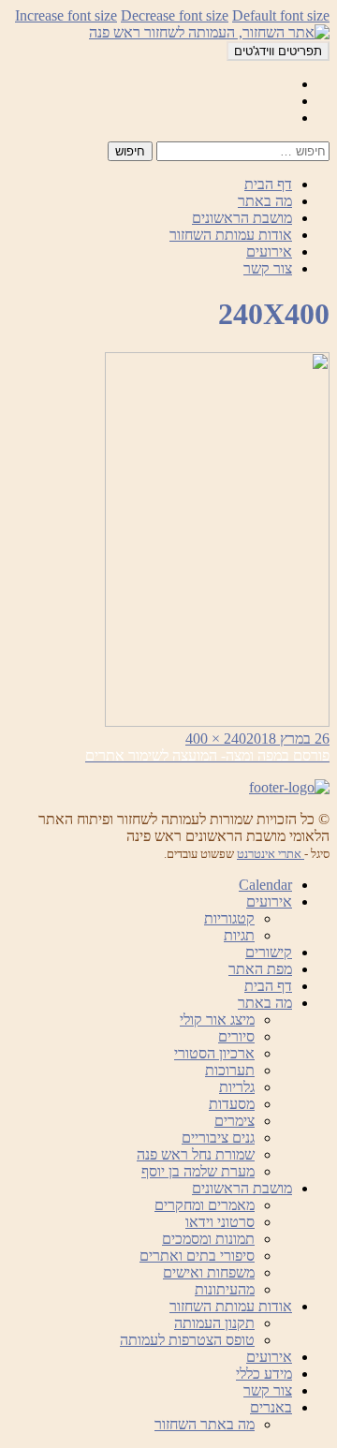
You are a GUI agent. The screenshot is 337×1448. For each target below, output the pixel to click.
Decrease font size (174, 15)
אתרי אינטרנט (270, 854)
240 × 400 (215, 738)
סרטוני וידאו (220, 1222)
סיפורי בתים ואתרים (197, 1255)
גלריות (237, 1087)
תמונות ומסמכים (208, 1239)
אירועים (269, 251)
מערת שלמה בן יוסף (198, 1171)
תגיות (239, 935)
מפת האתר (260, 969)
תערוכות (230, 1070)
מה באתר (265, 201)
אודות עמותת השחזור (230, 235)
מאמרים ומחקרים (204, 1205)
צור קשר (267, 268)
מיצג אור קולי (217, 1019)
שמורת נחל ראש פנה (196, 1154)
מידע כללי (264, 1374)
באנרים (271, 1407)
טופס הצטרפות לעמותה (187, 1340)
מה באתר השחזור (204, 1424)
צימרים (234, 1121)
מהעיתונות (225, 1289)
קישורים (268, 952)
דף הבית (268, 184)
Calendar (265, 885)
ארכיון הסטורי (214, 1053)
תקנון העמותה (214, 1323)
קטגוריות (229, 918)
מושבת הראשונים (242, 218)
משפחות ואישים (209, 1272)
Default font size (281, 15)
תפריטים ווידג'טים (278, 51)
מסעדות (232, 1104)
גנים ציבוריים (218, 1137)
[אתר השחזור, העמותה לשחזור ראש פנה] (209, 32)
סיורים (236, 1036)
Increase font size (66, 15)
